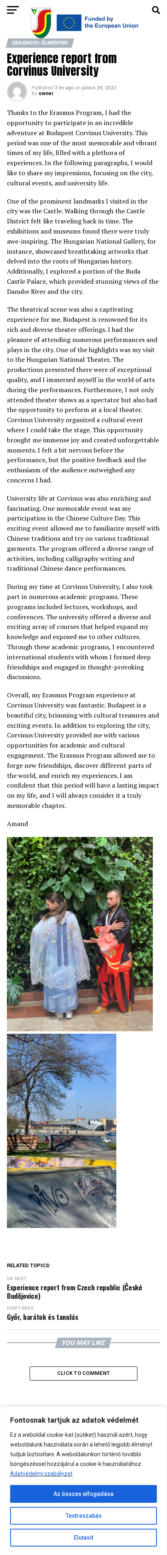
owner (46, 93)
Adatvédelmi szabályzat (41, 1473)
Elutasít (83, 1537)
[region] (83, 1481)
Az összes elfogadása (83, 1494)
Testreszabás (84, 1516)
